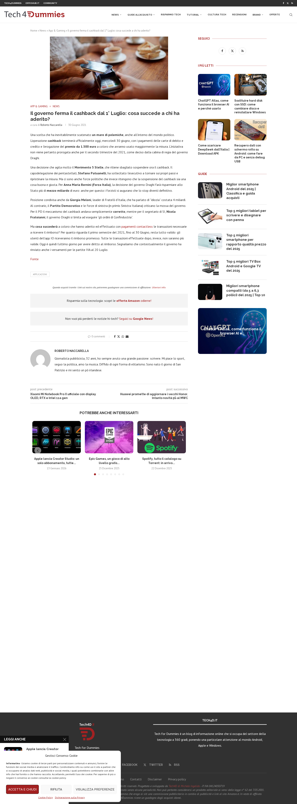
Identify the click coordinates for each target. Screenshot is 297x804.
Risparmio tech (171, 14)
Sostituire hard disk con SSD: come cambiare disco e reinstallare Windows (250, 106)
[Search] (291, 15)
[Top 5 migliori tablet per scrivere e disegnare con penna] (210, 217)
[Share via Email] (127, 336)
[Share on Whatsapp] (123, 336)
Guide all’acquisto (139, 15)
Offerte (274, 14)
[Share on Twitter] (118, 336)
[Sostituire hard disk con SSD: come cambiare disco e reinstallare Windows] (250, 85)
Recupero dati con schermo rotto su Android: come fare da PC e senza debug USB (249, 153)
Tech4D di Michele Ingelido (184, 786)
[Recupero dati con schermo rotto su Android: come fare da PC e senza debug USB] (250, 130)
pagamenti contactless (137, 226)
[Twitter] (288, 3)
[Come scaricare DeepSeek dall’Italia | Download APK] (214, 130)
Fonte (34, 259)
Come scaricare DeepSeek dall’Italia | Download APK (213, 149)
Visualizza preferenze (95, 789)
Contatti (136, 779)
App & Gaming (56, 30)
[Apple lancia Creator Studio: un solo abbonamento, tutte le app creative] (56, 437)
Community (50, 3)
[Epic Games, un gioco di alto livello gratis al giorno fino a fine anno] (109, 437)
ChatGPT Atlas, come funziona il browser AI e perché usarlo (213, 104)
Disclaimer (155, 779)
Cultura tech (217, 14)
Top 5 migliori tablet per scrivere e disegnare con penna (246, 215)
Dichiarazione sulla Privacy (70, 797)
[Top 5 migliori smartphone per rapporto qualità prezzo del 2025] (210, 241)
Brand (257, 15)
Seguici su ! (136, 319)
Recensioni (239, 14)
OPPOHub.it (32, 3)
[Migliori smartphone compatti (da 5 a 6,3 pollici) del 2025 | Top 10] (210, 292)
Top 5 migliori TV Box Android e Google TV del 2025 (243, 266)
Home (33, 30)
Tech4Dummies (12, 3)
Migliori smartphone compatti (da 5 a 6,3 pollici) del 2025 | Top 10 (245, 290)
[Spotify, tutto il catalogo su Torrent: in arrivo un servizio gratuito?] (161, 437)
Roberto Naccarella (51, 125)
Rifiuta (56, 789)
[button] (37, 450)
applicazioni (40, 274)
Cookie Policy (45, 797)
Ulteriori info (159, 287)
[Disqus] (109, 538)
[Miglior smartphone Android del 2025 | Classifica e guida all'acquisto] (210, 190)
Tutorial (193, 15)
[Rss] (292, 3)
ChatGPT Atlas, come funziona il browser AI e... (232, 331)
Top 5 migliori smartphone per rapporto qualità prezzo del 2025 (246, 242)
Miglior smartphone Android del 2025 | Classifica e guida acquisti (242, 191)
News (115, 15)
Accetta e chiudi (22, 789)
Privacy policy (177, 779)
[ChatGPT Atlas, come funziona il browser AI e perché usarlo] (214, 85)
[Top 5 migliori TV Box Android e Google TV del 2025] (210, 267)
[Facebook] (283, 3)
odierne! (133, 301)
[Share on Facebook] (115, 336)
